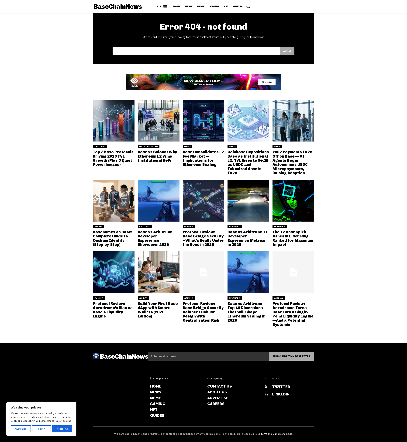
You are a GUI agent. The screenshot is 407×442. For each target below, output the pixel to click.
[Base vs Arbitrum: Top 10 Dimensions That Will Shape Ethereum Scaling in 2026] (248, 272)
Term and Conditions (273, 433)
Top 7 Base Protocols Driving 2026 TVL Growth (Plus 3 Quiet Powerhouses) (113, 158)
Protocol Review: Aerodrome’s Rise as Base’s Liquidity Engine (113, 309)
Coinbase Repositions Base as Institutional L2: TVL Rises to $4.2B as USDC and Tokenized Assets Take (248, 162)
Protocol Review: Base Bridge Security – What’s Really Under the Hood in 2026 (203, 238)
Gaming (188, 227)
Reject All (41, 428)
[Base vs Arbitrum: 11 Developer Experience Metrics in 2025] (248, 200)
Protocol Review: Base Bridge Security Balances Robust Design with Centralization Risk (203, 312)
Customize (20, 428)
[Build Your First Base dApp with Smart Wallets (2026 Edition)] (158, 272)
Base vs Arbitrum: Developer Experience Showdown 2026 (155, 238)
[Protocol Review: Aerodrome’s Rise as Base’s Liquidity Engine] (114, 272)
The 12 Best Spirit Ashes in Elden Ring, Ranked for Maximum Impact (292, 238)
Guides (98, 227)
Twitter (281, 387)
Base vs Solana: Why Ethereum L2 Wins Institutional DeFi (157, 156)
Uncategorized (148, 146)
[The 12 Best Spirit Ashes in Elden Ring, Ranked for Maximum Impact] (293, 200)
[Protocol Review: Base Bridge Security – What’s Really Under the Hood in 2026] (203, 200)
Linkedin (281, 394)
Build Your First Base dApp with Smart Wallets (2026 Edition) (158, 309)
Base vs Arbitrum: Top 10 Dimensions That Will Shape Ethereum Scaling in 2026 (247, 312)
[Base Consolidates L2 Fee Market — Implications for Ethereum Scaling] (203, 121)
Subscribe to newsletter (291, 356)
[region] (41, 419)
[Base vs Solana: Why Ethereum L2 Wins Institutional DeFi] (158, 121)
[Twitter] (266, 387)
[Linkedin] (266, 394)
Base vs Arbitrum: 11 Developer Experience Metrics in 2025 (248, 238)
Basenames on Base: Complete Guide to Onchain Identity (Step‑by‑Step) (112, 238)
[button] (248, 6)
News (187, 146)
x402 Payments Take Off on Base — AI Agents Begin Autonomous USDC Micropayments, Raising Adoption (292, 162)
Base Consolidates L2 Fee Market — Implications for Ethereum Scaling (203, 158)
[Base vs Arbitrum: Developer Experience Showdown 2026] (158, 200)
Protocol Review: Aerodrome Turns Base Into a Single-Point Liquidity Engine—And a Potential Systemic (293, 314)
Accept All (62, 428)
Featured (99, 146)
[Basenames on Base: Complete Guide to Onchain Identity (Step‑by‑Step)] (114, 200)
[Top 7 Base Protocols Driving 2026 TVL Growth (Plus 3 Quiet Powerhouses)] (114, 121)
